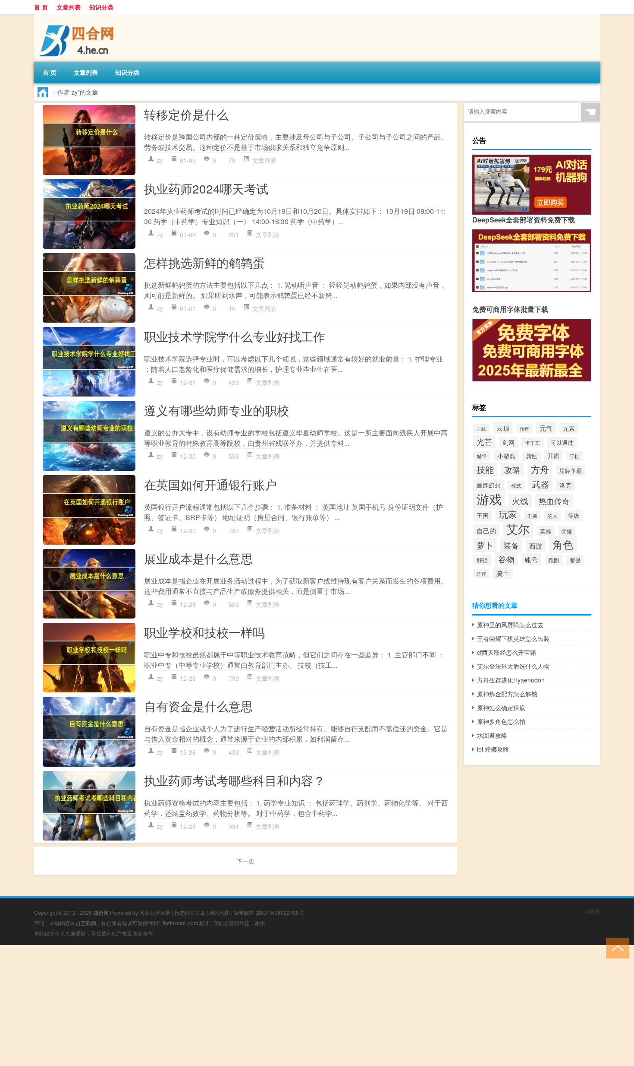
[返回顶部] (615, 947)
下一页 (245, 861)
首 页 (41, 7)
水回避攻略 (492, 735)
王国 (483, 515)
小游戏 (506, 455)
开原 (553, 455)
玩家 (508, 514)
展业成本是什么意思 (198, 558)
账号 (531, 559)
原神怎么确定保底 (501, 707)
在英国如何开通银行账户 (210, 484)
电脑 (532, 515)
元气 (546, 427)
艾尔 (518, 528)
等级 (573, 515)
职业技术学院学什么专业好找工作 (234, 336)
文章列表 (68, 7)
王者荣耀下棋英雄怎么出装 (513, 638)
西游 (535, 545)
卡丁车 (532, 442)
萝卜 (485, 545)
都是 (575, 560)
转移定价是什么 (186, 114)
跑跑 (553, 560)
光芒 (484, 441)
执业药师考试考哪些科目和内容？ (234, 780)
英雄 (545, 531)
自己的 (486, 530)
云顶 (502, 427)
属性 (531, 456)
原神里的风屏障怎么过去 (510, 624)
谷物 (506, 559)
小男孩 (592, 911)
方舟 (540, 469)
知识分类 (101, 7)
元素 (569, 428)
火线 (520, 500)
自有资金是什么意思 (198, 705)
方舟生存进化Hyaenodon (511, 680)
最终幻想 (489, 485)
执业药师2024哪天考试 (206, 188)
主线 (481, 428)
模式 (516, 485)
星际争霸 (570, 470)
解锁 (482, 560)
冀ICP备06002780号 (280, 912)
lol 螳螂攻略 (493, 749)
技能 (485, 469)
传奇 (524, 428)
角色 (562, 544)
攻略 (512, 469)
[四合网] (79, 17)
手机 (574, 456)
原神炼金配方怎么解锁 (507, 693)
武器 (540, 483)
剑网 (508, 442)
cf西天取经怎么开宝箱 (506, 652)
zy (160, 160)
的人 (552, 516)
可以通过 (562, 442)
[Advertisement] (259, 1005)
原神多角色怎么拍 (501, 721)
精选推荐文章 (189, 912)
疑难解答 (244, 912)
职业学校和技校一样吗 (204, 632)
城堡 (482, 456)
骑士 (502, 572)
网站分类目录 (154, 912)
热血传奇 (554, 500)
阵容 (481, 574)
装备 (511, 545)
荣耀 (567, 531)
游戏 (489, 498)
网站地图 (219, 912)
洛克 (565, 484)
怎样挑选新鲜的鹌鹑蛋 (204, 262)
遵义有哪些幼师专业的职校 (216, 410)
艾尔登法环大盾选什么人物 (513, 666)
